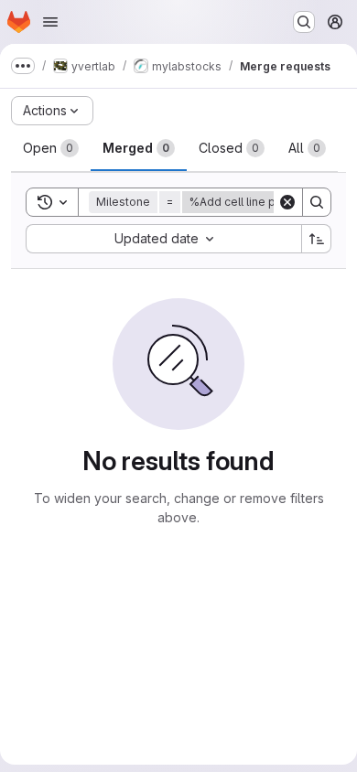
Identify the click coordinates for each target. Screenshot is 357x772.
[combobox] (163, 238)
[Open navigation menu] (50, 22)
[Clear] (287, 202)
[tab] (51, 148)
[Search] (316, 202)
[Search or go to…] (304, 22)
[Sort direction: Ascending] (316, 238)
